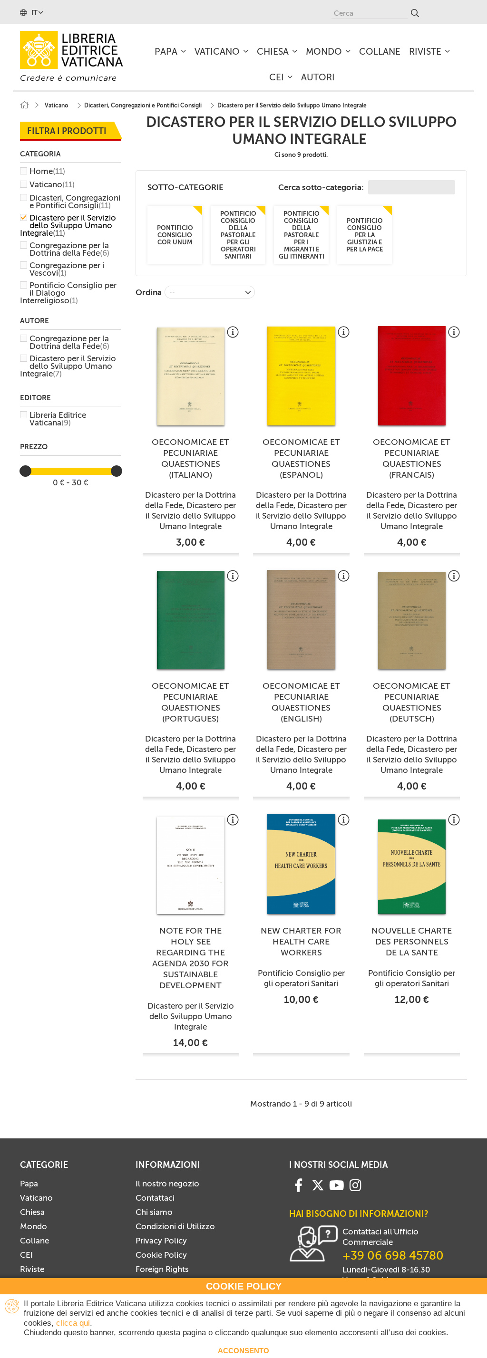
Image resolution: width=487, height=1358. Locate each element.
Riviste (32, 1269)
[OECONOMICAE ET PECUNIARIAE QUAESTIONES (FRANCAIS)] (412, 375)
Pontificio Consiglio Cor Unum (174, 235)
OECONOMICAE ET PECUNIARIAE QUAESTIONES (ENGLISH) (301, 702)
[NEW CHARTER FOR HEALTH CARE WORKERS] (301, 864)
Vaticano (52, 184)
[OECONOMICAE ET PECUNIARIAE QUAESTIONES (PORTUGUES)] (191, 620)
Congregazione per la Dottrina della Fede (69, 249)
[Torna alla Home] (24, 105)
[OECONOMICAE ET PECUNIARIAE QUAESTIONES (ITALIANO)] (191, 376)
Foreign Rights (162, 1269)
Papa (29, 1183)
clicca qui (73, 1323)
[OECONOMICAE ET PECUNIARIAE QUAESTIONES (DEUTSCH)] (412, 620)
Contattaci (155, 1198)
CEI (26, 1255)
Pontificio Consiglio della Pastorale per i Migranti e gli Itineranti (301, 235)
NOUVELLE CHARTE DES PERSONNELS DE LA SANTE (411, 941)
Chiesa (32, 1212)
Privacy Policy (161, 1240)
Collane (34, 1240)
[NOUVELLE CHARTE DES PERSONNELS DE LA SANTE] (412, 867)
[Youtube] (336, 1184)
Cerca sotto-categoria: (322, 187)
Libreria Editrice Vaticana (57, 418)
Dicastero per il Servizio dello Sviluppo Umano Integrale (68, 225)
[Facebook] (298, 1184)
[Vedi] (233, 335)
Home (47, 171)
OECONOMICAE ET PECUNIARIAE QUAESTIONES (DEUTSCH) (411, 702)
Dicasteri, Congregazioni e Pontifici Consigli (74, 201)
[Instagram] (355, 1184)
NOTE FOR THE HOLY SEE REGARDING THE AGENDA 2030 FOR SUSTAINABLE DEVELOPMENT (190, 958)
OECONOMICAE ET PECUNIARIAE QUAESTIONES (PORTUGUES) (190, 702)
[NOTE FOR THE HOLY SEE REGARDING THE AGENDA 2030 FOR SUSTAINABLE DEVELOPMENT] (191, 865)
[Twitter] (318, 1185)
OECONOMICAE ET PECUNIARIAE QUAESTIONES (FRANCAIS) (411, 458)
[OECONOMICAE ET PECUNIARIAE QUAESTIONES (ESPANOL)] (301, 376)
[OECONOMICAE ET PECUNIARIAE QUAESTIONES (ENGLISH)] (301, 619)
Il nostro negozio (167, 1183)
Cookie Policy (161, 1255)
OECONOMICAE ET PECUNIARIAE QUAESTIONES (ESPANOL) (301, 458)
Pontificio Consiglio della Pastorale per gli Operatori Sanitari (238, 235)
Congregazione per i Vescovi (66, 269)
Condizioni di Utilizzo (175, 1226)
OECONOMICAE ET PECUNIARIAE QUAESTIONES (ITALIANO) (190, 458)
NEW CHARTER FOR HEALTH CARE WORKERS (301, 941)
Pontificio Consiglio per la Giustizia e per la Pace (364, 235)
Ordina (149, 292)
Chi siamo (154, 1212)
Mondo (33, 1226)
